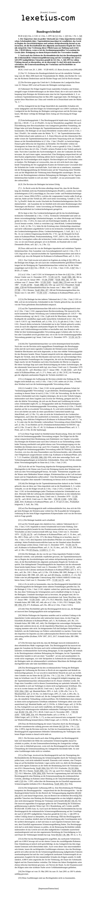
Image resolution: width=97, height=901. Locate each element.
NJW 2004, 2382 (21, 691)
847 (73, 268)
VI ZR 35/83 (46, 282)
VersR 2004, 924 (42, 768)
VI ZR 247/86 (26, 285)
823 (26, 36)
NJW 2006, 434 (27, 715)
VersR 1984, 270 (59, 282)
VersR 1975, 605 (70, 600)
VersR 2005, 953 (61, 784)
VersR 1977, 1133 (67, 447)
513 (56, 36)
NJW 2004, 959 (38, 773)
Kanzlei (44, 12)
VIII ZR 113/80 (60, 499)
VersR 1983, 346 (62, 280)
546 (80, 36)
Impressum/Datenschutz (48, 888)
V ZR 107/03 (71, 688)
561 (70, 260)
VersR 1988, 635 (41, 285)
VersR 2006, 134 (40, 771)
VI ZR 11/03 (42, 293)
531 (58, 675)
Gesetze (52, 12)
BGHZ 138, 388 (62, 835)
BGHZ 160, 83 (71, 801)
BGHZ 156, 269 (25, 712)
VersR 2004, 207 (41, 290)
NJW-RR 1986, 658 (39, 457)
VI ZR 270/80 (47, 280)
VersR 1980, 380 (68, 277)
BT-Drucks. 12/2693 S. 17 (40, 550)
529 (66, 36)
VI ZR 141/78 (54, 277)
